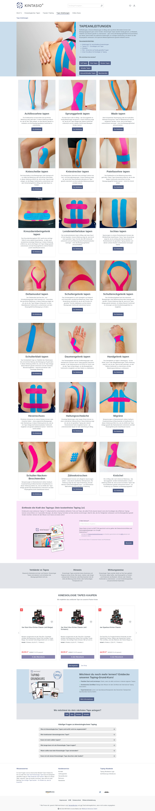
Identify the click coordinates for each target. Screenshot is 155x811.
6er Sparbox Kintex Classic (110, 627)
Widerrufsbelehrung (89, 800)
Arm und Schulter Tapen (88, 73)
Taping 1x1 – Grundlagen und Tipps (92, 46)
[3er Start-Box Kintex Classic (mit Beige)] (38, 616)
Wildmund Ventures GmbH (89, 808)
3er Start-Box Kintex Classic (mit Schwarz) (74, 628)
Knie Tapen (94, 63)
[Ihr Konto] (134, 5)
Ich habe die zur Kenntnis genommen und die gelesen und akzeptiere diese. (105, 535)
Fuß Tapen (83, 63)
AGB (121, 534)
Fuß (67, 714)
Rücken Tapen (105, 63)
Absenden (129, 543)
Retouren (61, 778)
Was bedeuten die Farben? (36, 776)
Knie (72, 714)
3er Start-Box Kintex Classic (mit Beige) (37, 627)
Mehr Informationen (86, 699)
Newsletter (61, 780)
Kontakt (60, 771)
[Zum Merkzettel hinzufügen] (52, 622)
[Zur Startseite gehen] (30, 5)
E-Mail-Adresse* (84, 521)
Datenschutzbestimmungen (95, 534)
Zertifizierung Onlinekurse (108, 774)
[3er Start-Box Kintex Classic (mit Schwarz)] (77, 616)
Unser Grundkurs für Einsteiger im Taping (94, 52)
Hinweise (85, 48)
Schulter (86, 714)
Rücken (78, 714)
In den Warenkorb (38, 657)
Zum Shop (84, 665)
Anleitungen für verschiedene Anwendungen (95, 44)
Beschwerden (103, 73)
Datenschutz (77, 800)
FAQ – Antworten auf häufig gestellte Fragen (95, 50)
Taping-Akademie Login (107, 771)
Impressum (63, 800)
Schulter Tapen (85, 68)
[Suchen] (101, 6)
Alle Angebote (73, 665)
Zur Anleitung (37, 129)
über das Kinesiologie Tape (35, 774)
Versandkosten (62, 776)
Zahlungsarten (62, 774)
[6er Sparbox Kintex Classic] (116, 616)
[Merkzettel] (130, 5)
